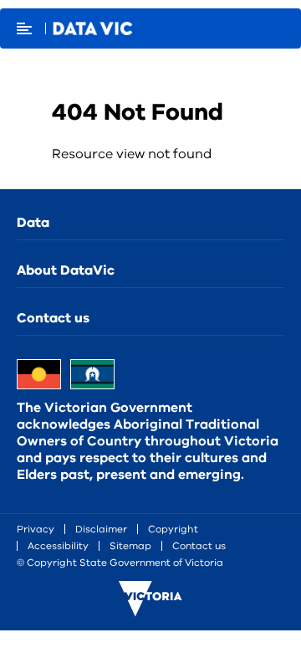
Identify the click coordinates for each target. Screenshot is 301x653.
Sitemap (130, 546)
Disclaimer (101, 529)
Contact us (53, 318)
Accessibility (58, 546)
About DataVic (66, 270)
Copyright (173, 529)
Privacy (35, 529)
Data (33, 222)
